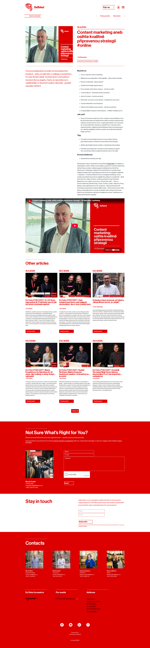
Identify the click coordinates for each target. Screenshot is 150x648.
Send (66, 483)
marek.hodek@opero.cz (34, 485)
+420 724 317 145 (32, 487)
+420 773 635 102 (30, 576)
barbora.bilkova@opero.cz (114, 574)
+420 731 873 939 (111, 576)
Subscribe (83, 522)
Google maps (91, 611)
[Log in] (118, 7)
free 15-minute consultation (63, 441)
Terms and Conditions (75, 634)
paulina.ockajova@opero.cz (87, 574)
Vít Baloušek (110, 163)
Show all (75, 411)
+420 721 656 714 (84, 576)
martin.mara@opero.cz (32, 574)
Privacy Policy (75, 632)
